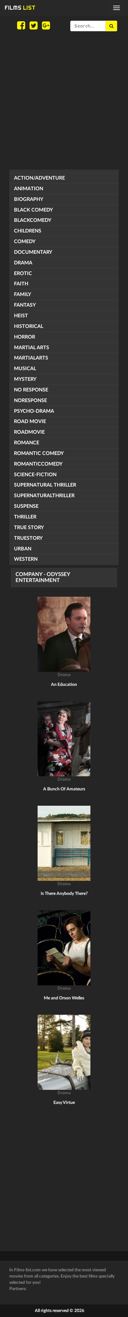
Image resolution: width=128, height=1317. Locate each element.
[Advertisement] (64, 100)
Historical (28, 326)
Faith (21, 283)
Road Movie (30, 421)
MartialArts (31, 357)
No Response (31, 389)
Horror (24, 336)
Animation (28, 188)
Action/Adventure (39, 178)
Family (22, 294)
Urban (22, 548)
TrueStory (28, 538)
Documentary (33, 252)
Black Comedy (33, 209)
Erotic (23, 273)
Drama (23, 262)
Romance (26, 442)
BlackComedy (32, 220)
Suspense (26, 506)
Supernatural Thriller (45, 484)
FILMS (20, 7)
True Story (29, 527)
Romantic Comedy (39, 453)
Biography (28, 199)
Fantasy (25, 305)
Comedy (24, 241)
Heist (21, 315)
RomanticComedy (38, 464)
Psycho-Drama (34, 411)
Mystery (25, 379)
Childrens (27, 230)
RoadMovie (29, 432)
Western (26, 559)
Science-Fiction (35, 474)
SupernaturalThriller (44, 495)
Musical (25, 368)
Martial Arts (31, 347)
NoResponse (30, 400)
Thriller (25, 516)
